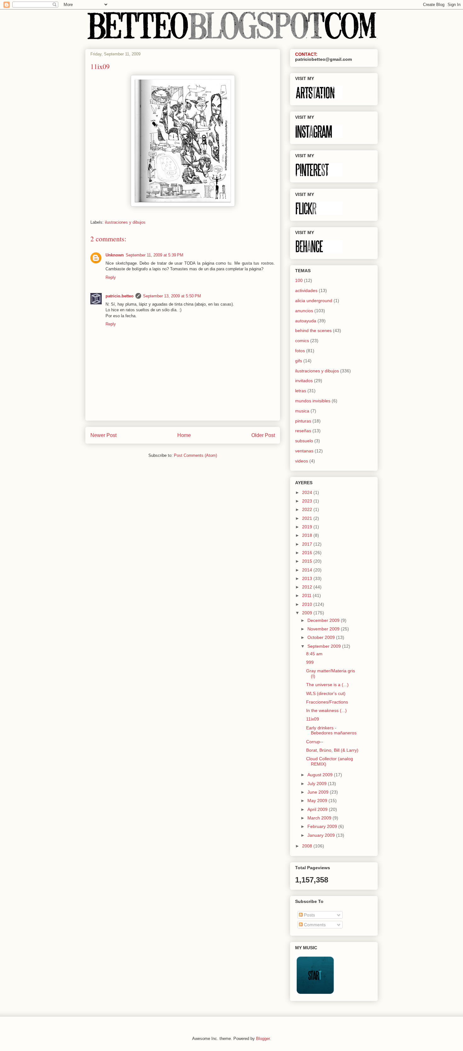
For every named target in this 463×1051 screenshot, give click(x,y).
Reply (111, 277)
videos (301, 460)
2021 (307, 518)
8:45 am (314, 653)
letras (300, 390)
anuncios (304, 310)
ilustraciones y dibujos (125, 222)
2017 (307, 544)
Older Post (263, 435)
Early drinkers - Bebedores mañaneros (331, 730)
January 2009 (321, 835)
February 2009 (322, 826)
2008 (307, 845)
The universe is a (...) (327, 684)
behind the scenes (313, 330)
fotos (300, 350)
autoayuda (305, 320)
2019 (307, 526)
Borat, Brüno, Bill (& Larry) (332, 750)
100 (299, 280)
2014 (307, 569)
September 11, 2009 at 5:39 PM (154, 255)
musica (302, 410)
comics (302, 340)
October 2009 (321, 637)
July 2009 (317, 783)
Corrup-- (314, 741)
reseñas (303, 430)
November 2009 (324, 628)
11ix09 (312, 718)
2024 (307, 492)
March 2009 (320, 817)
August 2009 (320, 774)
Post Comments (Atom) (195, 455)
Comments (314, 924)
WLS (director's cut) (326, 693)
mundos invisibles (312, 400)
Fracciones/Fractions (327, 701)
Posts (309, 914)
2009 (307, 612)
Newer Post (103, 435)
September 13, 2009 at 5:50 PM (172, 296)
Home (184, 435)
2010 (307, 604)
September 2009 (324, 646)
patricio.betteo (120, 296)
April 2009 (318, 809)
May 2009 (318, 800)
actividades (306, 290)
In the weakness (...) (326, 710)
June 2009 (318, 792)
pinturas (303, 420)
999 (310, 662)
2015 (307, 561)
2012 (307, 586)
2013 (307, 578)
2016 (307, 552)
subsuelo (304, 440)
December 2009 (324, 620)
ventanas (304, 450)
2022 (307, 509)
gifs (298, 360)
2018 (307, 535)
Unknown (115, 255)
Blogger (263, 1038)
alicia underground (313, 300)
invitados (304, 380)
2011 (307, 595)
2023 (307, 500)
